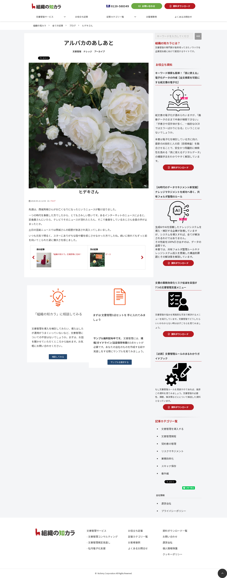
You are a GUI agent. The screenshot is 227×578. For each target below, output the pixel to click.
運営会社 (166, 503)
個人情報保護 (170, 548)
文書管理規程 (168, 436)
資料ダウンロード (181, 6)
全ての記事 (57, 25)
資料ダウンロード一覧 (175, 530)
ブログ (72, 25)
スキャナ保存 (168, 466)
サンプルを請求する (120, 362)
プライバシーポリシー (173, 511)
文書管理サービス (44, 16)
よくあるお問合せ (183, 16)
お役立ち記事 (81, 16)
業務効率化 (167, 458)
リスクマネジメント (172, 451)
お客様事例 (151, 16)
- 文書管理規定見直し (98, 542)
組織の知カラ (39, 25)
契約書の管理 (168, 443)
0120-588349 (120, 6)
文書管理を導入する (172, 429)
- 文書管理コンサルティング (102, 536)
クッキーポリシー (172, 554)
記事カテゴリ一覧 (115, 16)
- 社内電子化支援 (96, 548)
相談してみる (58, 356)
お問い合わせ (148, 6)
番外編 (165, 473)
